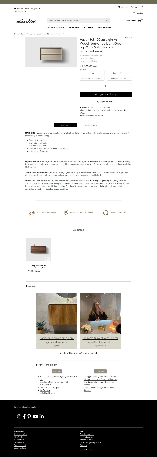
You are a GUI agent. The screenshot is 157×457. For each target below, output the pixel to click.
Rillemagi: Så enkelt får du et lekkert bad (100, 379)
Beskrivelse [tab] (65, 125)
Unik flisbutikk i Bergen (49, 388)
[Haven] (128, 37)
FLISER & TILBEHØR (54, 28)
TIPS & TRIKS (100, 371)
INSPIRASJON (104, 28)
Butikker (19, 9)
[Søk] (107, 20)
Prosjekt (34, 9)
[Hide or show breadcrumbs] (63, 34)
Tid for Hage (45, 390)
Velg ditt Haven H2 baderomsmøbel (39, 266)
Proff (27, 9)
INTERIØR (88, 28)
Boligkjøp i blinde (47, 393)
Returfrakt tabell (86, 440)
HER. (95, 353)
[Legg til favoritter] (47, 259)
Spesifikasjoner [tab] (91, 125)
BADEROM (73, 28)
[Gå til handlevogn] (139, 21)
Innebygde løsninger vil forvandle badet (100, 377)
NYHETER (56, 371)
